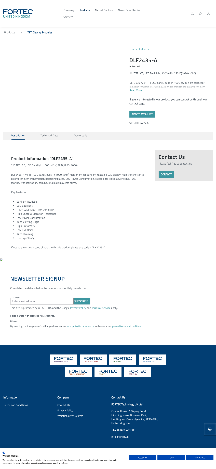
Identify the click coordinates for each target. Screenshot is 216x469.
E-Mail (16, 297)
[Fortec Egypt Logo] (108, 372)
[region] (63, 83)
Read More (135, 90)
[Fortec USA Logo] (93, 359)
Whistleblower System (70, 416)
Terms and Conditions (15, 405)
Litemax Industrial (139, 49)
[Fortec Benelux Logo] (137, 372)
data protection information (80, 326)
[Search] (191, 13)
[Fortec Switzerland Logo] (63, 359)
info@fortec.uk (120, 437)
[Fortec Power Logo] (122, 359)
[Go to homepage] (18, 13)
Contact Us (63, 405)
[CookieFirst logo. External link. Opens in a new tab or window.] (4, 452)
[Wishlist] (200, 13)
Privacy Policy (78, 308)
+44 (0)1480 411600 (123, 430)
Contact (166, 174)
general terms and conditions (126, 326)
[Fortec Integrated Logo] (152, 359)
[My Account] (209, 13)
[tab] (18, 136)
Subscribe (81, 301)
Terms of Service (101, 308)
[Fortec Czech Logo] (78, 372)
